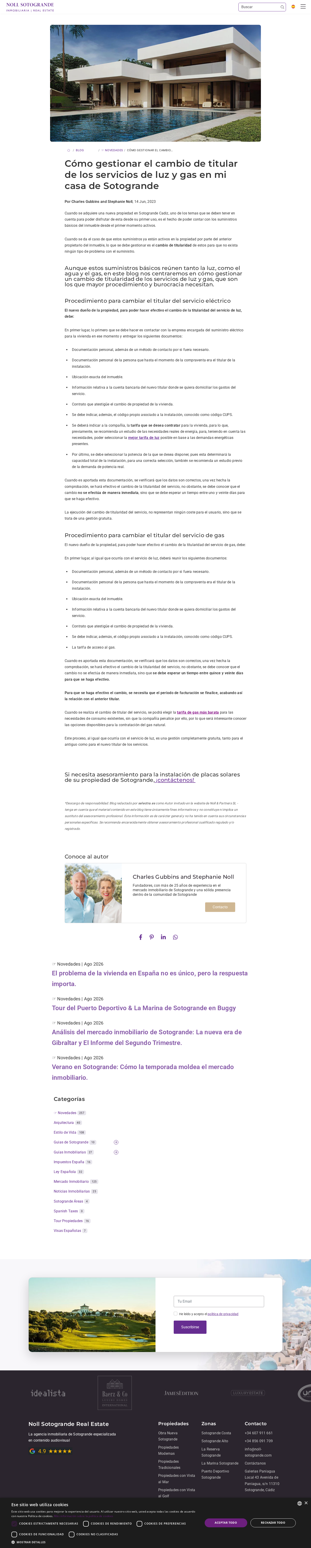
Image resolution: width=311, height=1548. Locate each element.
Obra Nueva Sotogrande (168, 1436)
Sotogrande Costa (216, 1433)
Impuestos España (72, 1162)
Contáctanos (255, 1463)
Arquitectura (67, 1122)
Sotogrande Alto (214, 1441)
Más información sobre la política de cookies (83, 1516)
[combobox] (299, 1503)
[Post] (141, 937)
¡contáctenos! (175, 780)
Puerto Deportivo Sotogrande (215, 1474)
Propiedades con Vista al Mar (176, 1479)
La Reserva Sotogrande (211, 1452)
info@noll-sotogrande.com (258, 1452)
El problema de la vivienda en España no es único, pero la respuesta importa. (150, 978)
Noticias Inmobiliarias (75, 1191)
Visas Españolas (70, 1230)
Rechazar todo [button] (273, 1523)
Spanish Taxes (68, 1211)
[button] (104, 1542)
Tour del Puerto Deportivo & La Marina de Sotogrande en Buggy (144, 1008)
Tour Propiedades (71, 1221)
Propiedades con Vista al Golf (176, 1493)
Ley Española (68, 1172)
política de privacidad (223, 1314)
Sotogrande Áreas (71, 1201)
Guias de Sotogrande (74, 1142)
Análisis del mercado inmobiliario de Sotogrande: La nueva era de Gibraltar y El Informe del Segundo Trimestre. (147, 1037)
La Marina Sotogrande (219, 1463)
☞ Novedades (69, 1113)
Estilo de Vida (69, 1132)
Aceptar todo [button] (226, 1523)
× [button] (306, 1503)
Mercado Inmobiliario (75, 1181)
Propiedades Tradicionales (169, 1464)
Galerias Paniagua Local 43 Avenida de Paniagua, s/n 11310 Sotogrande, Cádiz (262, 1480)
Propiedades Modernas (168, 1450)
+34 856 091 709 (259, 1441)
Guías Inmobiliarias (73, 1152)
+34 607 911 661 (259, 1433)
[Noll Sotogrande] (30, 7)
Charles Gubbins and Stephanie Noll (183, 877)
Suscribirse (190, 1327)
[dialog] (155, 1523)
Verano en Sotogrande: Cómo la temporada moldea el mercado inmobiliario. (143, 1072)
